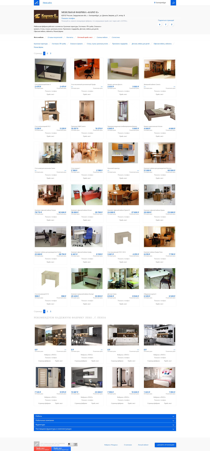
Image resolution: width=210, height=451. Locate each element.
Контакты (69, 37)
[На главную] (36, 2)
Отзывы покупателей (55, 37)
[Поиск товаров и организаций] (173, 2)
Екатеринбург (161, 3)
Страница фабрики (44, 361)
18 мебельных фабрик (42, 449)
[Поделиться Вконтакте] (160, 24)
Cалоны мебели (102, 37)
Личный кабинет (143, 445)
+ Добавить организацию (165, 445)
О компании (128, 445)
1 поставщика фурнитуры (61, 449)
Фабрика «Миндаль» (111, 445)
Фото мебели (38, 37)
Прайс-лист (50, 94)
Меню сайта (47, 3)
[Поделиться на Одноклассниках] (172, 24)
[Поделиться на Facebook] (166, 24)
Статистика (116, 37)
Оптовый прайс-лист (85, 37)
